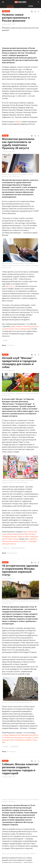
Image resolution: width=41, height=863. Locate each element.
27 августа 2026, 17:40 (8, 777)
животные (6, 548)
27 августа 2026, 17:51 (8, 578)
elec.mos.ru (10, 286)
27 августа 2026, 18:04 (8, 370)
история (5, 746)
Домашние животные (18, 548)
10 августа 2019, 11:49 (8, 24)
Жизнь (30, 6)
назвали (18, 122)
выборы (5, 340)
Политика (10, 6)
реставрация (14, 746)
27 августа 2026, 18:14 (8, 151)
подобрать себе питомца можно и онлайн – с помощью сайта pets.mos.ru (19, 541)
